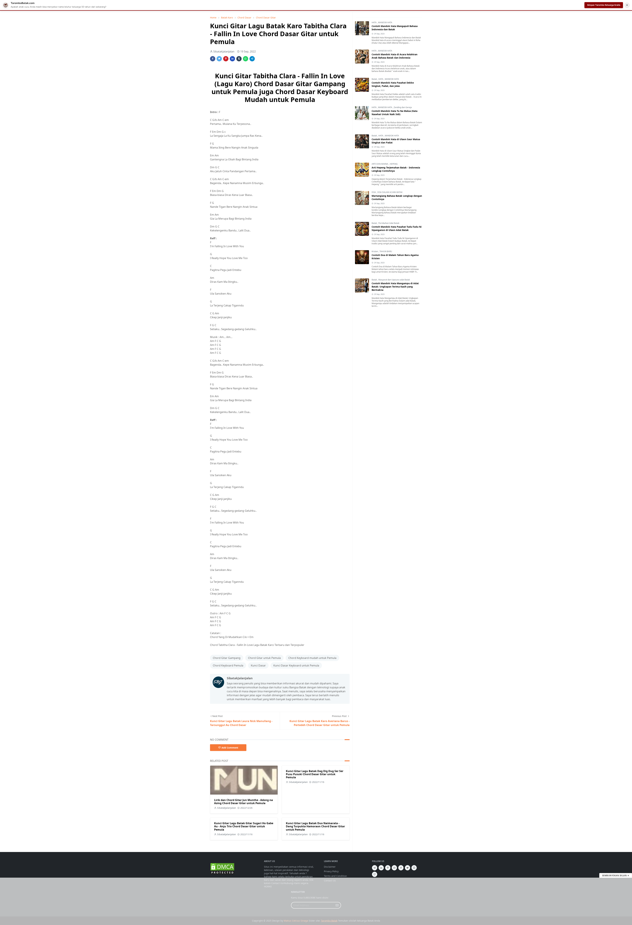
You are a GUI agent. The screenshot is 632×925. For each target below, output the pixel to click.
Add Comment (230, 747)
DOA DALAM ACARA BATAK (389, 192)
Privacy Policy (331, 871)
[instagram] (414, 867)
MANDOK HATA (385, 22)
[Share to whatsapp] (245, 58)
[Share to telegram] (252, 58)
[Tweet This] (219, 58)
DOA (374, 192)
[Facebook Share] (212, 58)
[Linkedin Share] (232, 58)
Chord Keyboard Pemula (228, 665)
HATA (374, 22)
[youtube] (394, 867)
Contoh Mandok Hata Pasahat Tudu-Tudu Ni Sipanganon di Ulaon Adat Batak (396, 228)
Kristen (375, 251)
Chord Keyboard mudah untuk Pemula (312, 658)
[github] (374, 874)
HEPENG (394, 163)
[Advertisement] (316, 901)
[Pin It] (225, 58)
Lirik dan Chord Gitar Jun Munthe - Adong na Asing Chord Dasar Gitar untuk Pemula (243, 801)
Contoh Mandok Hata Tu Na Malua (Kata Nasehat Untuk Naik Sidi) (394, 112)
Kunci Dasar (258, 665)
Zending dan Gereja (403, 107)
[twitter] (407, 867)
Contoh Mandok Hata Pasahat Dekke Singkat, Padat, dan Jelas (393, 84)
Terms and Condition (335, 875)
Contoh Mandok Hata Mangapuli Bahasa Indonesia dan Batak (395, 28)
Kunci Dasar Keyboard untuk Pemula (296, 665)
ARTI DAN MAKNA (380, 163)
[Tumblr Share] (239, 58)
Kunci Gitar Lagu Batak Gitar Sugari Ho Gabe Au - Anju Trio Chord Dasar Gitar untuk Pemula (243, 826)
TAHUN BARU (386, 251)
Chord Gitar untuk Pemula (264, 658)
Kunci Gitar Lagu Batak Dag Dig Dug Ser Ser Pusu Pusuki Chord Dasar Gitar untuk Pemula (314, 774)
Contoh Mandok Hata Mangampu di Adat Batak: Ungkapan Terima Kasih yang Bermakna (395, 286)
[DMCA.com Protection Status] (222, 868)
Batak (374, 79)
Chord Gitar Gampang (226, 658)
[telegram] (374, 867)
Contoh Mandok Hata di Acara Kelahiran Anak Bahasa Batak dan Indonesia (394, 56)
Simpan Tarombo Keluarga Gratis (603, 5)
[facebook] (401, 867)
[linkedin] (381, 867)
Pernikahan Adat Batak (388, 223)
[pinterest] (387, 867)
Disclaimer (330, 866)
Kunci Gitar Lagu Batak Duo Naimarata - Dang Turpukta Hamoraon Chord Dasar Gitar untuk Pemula (315, 826)
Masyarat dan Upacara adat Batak (394, 279)
